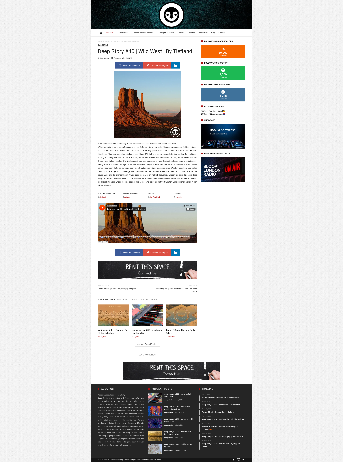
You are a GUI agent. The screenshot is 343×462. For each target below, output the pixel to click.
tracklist (179, 197)
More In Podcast (149, 299)
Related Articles (106, 299)
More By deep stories (128, 299)
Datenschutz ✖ (148, 460)
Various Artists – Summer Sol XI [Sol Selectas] (113, 331)
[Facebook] (234, 460)
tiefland (103, 197)
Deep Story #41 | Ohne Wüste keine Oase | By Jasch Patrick (176, 288)
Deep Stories (124, 460)
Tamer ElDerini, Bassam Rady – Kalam (181, 331)
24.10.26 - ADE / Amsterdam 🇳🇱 (213, 114)
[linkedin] (175, 65)
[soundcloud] (243, 460)
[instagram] (238, 460)
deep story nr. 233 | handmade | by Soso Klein (147, 331)
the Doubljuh (155, 197)
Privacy (157, 460)
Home (100, 41)
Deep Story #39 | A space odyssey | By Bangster (117, 287)
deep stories (104, 58)
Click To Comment (147, 355)
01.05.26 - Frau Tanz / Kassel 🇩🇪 (213, 111)
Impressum (135, 460)
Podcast (107, 41)
